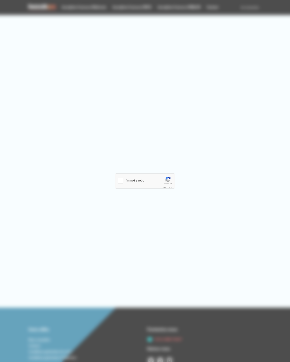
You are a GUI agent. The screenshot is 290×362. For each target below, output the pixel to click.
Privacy (164, 187)
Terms (170, 187)
